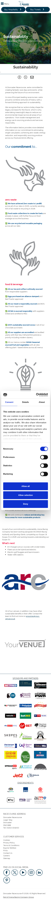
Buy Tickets (35, 9)
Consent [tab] (9, 402)
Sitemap (6, 858)
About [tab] (42, 402)
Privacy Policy (9, 842)
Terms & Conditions (11, 845)
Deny (25, 504)
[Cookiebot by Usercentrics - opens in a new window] (36, 394)
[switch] (44, 457)
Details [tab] (25, 402)
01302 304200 (13, 827)
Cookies (6, 840)
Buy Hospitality (11, 9)
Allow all (25, 486)
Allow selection (25, 495)
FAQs (5, 850)
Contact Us (7, 853)
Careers (6, 855)
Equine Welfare (9, 848)
